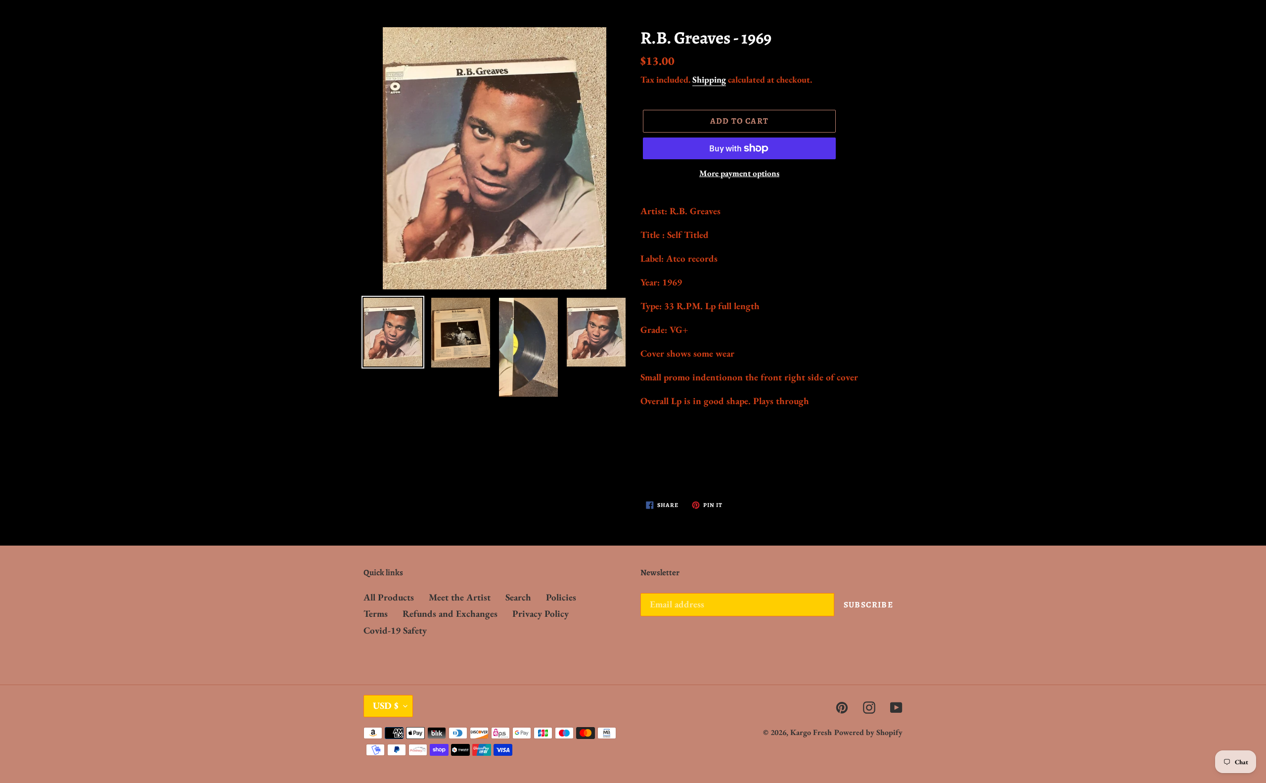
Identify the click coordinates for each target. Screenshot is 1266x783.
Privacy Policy (540, 613)
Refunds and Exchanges (450, 613)
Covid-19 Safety (395, 630)
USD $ (386, 705)
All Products (388, 597)
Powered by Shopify (868, 732)
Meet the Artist (460, 597)
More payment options (739, 173)
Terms (375, 613)
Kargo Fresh (811, 732)
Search (518, 597)
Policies (561, 597)
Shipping (709, 79)
